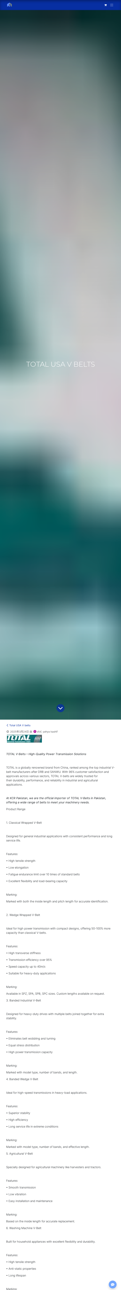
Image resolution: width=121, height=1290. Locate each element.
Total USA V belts (19, 725)
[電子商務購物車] (105, 5)
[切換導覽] (112, 5)
